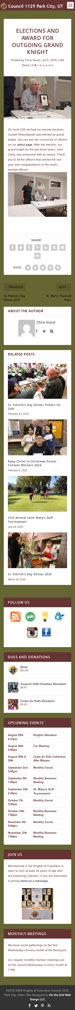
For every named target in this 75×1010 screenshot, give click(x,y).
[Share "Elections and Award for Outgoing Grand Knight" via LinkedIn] (46, 247)
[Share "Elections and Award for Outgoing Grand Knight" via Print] (37, 256)
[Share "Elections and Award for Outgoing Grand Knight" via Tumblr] (29, 247)
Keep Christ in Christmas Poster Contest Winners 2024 (32, 463)
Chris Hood (32, 60)
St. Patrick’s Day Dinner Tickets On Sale (34, 407)
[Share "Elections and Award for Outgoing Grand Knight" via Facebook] (12, 247)
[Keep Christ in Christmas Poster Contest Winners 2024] (37, 437)
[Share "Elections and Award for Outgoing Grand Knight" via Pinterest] (37, 247)
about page (24, 144)
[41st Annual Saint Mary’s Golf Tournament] (37, 494)
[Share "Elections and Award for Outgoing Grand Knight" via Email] (62, 247)
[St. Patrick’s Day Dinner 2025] (37, 550)
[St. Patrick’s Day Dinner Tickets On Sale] (37, 381)
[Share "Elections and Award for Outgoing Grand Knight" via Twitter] (21, 247)
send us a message (34, 880)
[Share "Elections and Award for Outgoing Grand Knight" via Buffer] (54, 247)
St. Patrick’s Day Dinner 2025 (30, 574)
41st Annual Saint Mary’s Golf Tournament (30, 519)
